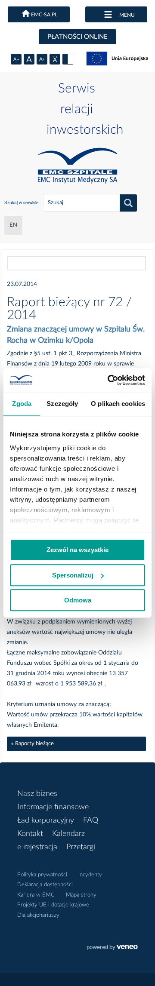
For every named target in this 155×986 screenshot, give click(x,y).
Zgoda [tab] (21, 403)
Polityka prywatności (42, 875)
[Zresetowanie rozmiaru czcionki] (29, 59)
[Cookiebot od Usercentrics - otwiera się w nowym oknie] (109, 380)
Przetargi (80, 847)
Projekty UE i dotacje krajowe (53, 905)
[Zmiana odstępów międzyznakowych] (55, 59)
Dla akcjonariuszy (38, 915)
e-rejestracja (37, 847)
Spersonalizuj (72, 575)
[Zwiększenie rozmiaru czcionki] (42, 59)
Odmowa (77, 600)
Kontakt (30, 834)
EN (13, 225)
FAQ (90, 820)
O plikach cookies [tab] (118, 403)
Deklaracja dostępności (45, 885)
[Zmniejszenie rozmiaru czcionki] (16, 59)
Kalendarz (68, 834)
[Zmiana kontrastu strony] (67, 59)
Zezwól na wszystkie (77, 549)
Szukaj (128, 203)
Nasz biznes (37, 794)
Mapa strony (81, 895)
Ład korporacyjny (45, 820)
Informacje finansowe (53, 807)
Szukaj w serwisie (21, 203)
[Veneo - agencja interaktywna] (112, 948)
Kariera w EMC (36, 895)
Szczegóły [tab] (62, 403)
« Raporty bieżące (32, 743)
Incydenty (90, 875)
